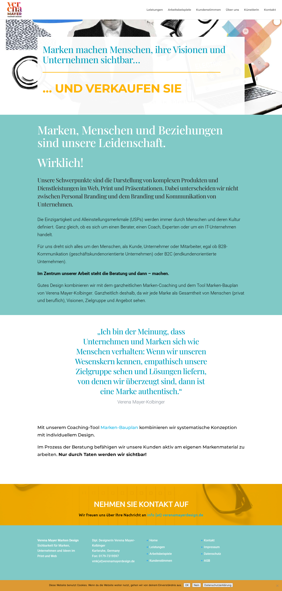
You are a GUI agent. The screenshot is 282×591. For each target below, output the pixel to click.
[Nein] (277, 586)
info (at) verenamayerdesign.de (175, 514)
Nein (196, 585)
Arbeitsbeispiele (179, 9)
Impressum (212, 547)
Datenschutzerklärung (217, 585)
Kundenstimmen (208, 9)
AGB (207, 560)
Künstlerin (251, 9)
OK (187, 585)
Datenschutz (212, 554)
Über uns (232, 9)
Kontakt (270, 9)
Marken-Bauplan (119, 427)
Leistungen (155, 9)
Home (153, 540)
